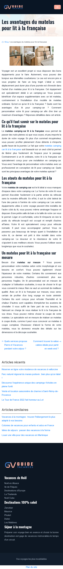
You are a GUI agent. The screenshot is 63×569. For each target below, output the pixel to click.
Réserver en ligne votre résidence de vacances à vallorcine (30, 369)
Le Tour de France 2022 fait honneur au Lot (23, 400)
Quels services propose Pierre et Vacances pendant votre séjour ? (15, 345)
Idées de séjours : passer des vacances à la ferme (26, 430)
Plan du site (31, 567)
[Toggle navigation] (57, 7)
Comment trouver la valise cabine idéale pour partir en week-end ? (46, 345)
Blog (6, 42)
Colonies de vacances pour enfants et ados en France (28, 425)
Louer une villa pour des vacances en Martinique (25, 435)
